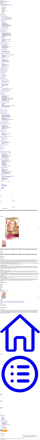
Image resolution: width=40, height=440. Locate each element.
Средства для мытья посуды (4, 16)
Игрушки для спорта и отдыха (4, 144)
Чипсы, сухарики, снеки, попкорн (6, 173)
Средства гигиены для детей (4, 79)
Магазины (3, 419)
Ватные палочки (4, 75)
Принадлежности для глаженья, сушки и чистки (8, 105)
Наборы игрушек (2, 148)
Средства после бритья (5, 47)
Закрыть (8, 1)
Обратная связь (4, 423)
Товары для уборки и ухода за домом (5, 123)
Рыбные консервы (4, 164)
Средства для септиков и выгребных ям (5, 19)
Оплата (3, 187)
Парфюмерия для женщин (3, 69)
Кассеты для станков (4, 45)
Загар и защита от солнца (5, 65)
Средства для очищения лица (6, 51)
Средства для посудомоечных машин (7, 17)
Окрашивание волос (4, 60)
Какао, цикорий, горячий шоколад (6, 176)
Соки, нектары (4, 179)
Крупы (3, 168)
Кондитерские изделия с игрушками (7, 155)
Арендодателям (4, 427)
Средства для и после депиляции (6, 46)
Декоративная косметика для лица (6, 34)
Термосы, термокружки (3, 109)
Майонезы (3, 162)
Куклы (3, 139)
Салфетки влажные (2, 78)
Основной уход (4, 50)
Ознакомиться (5, 1)
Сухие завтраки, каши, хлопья (6, 172)
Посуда (3, 117)
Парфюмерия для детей (3, 68)
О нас (2, 417)
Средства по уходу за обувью (4, 27)
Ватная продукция (2, 73)
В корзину (1, 303)
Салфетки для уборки (5, 128)
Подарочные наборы (3, 42)
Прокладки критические (5, 85)
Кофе (2, 177)
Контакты (3, 188)
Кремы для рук (4, 40)
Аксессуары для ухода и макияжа (6, 39)
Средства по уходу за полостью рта (5, 53)
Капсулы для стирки (4, 23)
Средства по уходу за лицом (4, 49)
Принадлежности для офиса (5, 98)
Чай (2, 180)
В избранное (2, 216)
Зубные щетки (4, 56)
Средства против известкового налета (7, 25)
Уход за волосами (2, 58)
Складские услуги (4, 428)
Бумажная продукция (3, 72)
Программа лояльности (5, 422)
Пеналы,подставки (4, 97)
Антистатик (3, 22)
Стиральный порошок (5, 26)
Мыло (2, 66)
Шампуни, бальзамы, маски (5, 61)
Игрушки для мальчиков (3, 140)
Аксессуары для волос (5, 59)
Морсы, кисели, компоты (5, 178)
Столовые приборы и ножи (5, 119)
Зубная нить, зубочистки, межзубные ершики (8, 54)
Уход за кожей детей (4, 81)
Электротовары (4, 134)
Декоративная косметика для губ (6, 33)
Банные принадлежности (5, 64)
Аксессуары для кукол (5, 138)
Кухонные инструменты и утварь (6, 116)
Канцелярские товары (3, 94)
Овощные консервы (4, 163)
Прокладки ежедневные (5, 84)
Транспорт (3, 143)
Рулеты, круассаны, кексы (5, 157)
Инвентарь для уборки (5, 126)
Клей (2, 132)
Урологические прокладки (5, 89)
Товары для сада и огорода (3, 122)
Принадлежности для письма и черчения (7, 99)
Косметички (3, 36)
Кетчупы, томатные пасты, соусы (6, 161)
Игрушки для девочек (3, 137)
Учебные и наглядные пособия (6, 100)
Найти (8, 181)
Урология (1, 87)
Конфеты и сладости (4, 156)
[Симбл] (20, 0)
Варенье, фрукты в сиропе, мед (6, 160)
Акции (3, 186)
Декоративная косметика (3, 31)
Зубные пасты (4, 55)
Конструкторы (2, 147)
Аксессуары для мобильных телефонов (5, 90)
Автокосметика (2, 13)
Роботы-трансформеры (5, 142)
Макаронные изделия (5, 169)
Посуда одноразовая (4, 118)
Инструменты (2, 93)
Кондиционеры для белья (5, 24)
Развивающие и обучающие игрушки (5, 151)
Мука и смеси (4, 170)
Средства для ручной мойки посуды (6, 18)
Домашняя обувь (4, 103)
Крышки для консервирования (6, 115)
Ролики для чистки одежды (5, 106)
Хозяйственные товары (3, 131)
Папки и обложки (4, 96)
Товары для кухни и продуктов (4, 113)
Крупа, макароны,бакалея (3, 167)
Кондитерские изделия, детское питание (5, 152)
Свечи (1, 108)
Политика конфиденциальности (6, 424)
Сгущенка (3, 165)
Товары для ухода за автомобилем (6, 133)
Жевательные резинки (5, 154)
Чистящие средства (2, 30)
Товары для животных (3, 112)
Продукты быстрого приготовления (6, 171)
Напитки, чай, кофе (3, 174)
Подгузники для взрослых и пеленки (7, 88)
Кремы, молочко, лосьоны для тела (6, 41)
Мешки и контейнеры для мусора (6, 127)
